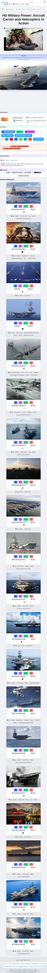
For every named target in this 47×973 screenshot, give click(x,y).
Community (17, 4)
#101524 (36, 172)
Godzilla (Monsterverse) (17, 258)
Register (27, 4)
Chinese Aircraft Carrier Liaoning (23, 568)
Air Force (37, 164)
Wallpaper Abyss (10, 9)
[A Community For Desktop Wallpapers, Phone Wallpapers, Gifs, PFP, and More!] (2, 9)
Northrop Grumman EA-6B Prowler (25, 722)
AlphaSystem (28, 291)
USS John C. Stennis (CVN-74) (23, 608)
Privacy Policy (15, 963)
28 (26, 402)
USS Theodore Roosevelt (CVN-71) (23, 762)
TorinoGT (27, 212)
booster (27, 602)
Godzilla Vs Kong (31, 258)
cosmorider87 (28, 679)
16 (26, 442)
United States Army (18, 165)
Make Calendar (7, 135)
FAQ (9, 963)
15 (26, 750)
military (7, 160)
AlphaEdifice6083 (28, 642)
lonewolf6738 (28, 329)
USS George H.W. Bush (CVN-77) (23, 218)
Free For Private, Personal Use (36, 117)
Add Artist (4, 119)
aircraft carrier (14, 160)
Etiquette (43, 963)
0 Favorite (30, 131)
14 (26, 482)
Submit (10, 4)
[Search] (45, 2)
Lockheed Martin (16, 372)
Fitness (11, 165)
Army (15, 164)
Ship (29, 216)
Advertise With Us (8, 966)
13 (26, 556)
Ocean (22, 372)
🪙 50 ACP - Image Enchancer (11, 148)
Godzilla (18, 255)
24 (26, 519)
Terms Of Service (25, 963)
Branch (23, 164)
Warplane (36, 372)
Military (33, 216)
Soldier (8, 164)
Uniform (19, 164)
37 (26, 246)
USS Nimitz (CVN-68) (28, 335)
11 (26, 710)
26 (26, 362)
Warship (17, 216)
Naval (31, 799)
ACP (5, 146)
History (6, 165)
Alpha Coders (4, 2)
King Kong (32, 255)
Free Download (9, 131)
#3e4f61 (39, 172)
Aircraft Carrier (24, 216)
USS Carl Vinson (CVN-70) (23, 454)
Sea (27, 372)
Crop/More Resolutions (23, 135)
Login (22, 4)
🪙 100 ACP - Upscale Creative (19, 146)
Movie (25, 258)
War (11, 164)
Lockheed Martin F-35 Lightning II (17, 375)
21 (26, 323)
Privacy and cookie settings (36, 966)
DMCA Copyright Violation (21, 966)
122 (26, 285)
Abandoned (19, 120)
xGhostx (27, 408)
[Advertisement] (23, 100)
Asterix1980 (27, 833)
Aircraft (30, 372)
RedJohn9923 (28, 252)
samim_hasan (28, 448)
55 (26, 206)
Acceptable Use (35, 963)
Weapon (28, 164)
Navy (32, 164)
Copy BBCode (38, 139)
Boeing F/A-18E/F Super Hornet (31, 332)
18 (26, 904)
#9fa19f (29, 172)
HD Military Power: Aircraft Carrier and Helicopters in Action (30, 9)
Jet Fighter (29, 412)
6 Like (20, 131)
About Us (4, 963)
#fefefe (32, 172)
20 (26, 636)
